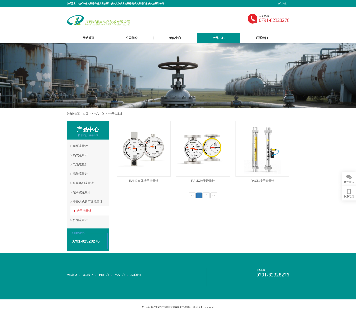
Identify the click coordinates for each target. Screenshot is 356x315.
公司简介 (132, 37)
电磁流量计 (80, 164)
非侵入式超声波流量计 (88, 201)
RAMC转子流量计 (203, 180)
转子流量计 (115, 113)
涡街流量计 (80, 173)
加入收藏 (282, 3)
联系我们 (262, 37)
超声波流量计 (82, 192)
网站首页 (88, 37)
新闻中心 (175, 37)
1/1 (206, 195)
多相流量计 (80, 220)
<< (192, 195)
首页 (85, 113)
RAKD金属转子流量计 (143, 180)
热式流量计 (80, 155)
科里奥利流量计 (83, 183)
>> (213, 195)
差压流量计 (80, 145)
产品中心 (219, 37)
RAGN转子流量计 (262, 180)
